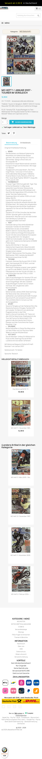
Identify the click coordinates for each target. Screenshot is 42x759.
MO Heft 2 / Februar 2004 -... (21, 594)
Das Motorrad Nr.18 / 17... (21, 389)
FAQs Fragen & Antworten (21, 635)
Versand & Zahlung (21, 657)
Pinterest (14, 133)
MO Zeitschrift (25, 32)
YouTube (9, 706)
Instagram (20, 706)
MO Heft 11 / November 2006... (21, 555)
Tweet (9, 133)
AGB (21, 649)
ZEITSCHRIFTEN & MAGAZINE (21, 624)
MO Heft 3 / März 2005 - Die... (21, 477)
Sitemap (21, 632)
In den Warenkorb (22, 122)
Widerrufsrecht (21, 654)
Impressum (21, 644)
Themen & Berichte (21, 637)
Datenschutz (21, 652)
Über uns (21, 646)
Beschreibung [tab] (11, 143)
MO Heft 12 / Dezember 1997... (21, 516)
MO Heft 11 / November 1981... (21, 428)
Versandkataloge (21, 629)
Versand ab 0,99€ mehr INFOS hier (23, 101)
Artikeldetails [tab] (25, 143)
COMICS (21, 627)
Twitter (3, 706)
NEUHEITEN (21, 621)
